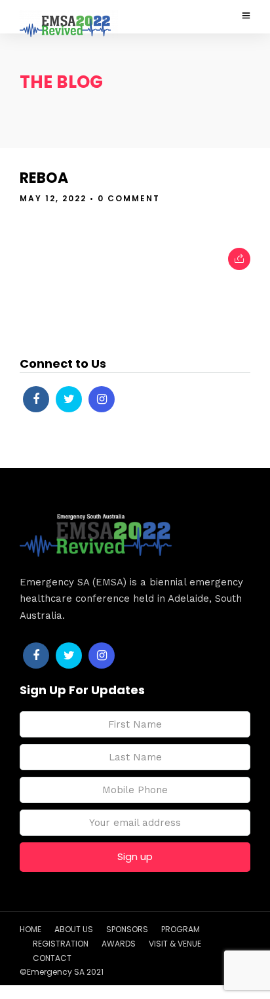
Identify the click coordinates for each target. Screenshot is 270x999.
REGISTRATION (60, 943)
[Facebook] (36, 399)
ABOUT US (73, 929)
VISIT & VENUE (175, 943)
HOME (30, 929)
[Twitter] (69, 399)
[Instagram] (101, 399)
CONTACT (52, 958)
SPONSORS (127, 929)
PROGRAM (180, 929)
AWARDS (119, 943)
